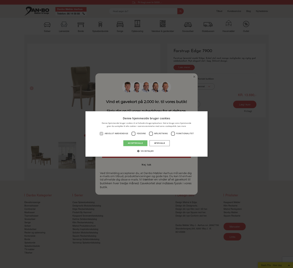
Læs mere (181, 126)
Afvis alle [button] (159, 143)
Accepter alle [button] (135, 143)
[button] (146, 151)
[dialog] (146, 134)
